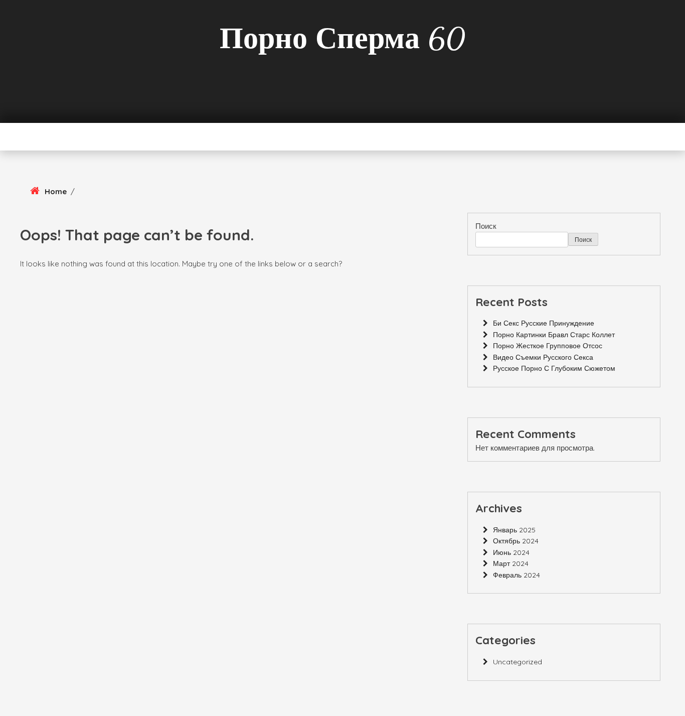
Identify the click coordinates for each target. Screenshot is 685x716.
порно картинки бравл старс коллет (554, 334)
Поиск (485, 226)
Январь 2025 (514, 529)
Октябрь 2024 (516, 540)
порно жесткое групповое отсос (547, 345)
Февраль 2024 (516, 575)
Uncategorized (517, 661)
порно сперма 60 (342, 39)
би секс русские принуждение (543, 323)
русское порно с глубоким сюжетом (554, 368)
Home (56, 191)
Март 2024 (511, 563)
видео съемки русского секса (543, 357)
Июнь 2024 (511, 552)
